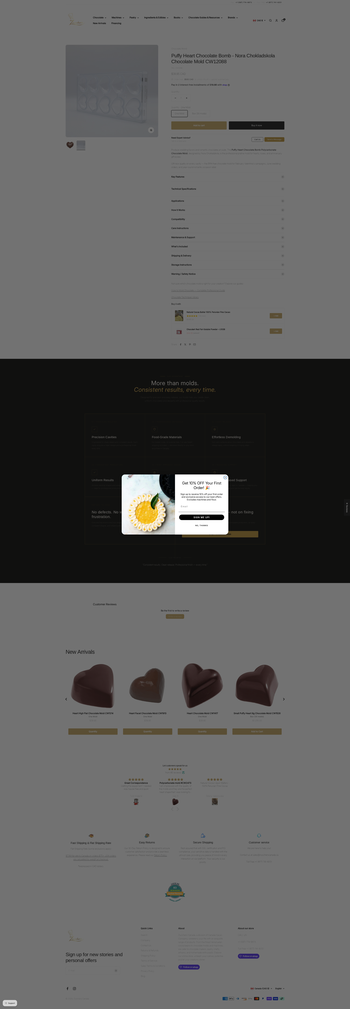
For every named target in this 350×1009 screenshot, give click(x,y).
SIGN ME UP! (202, 517)
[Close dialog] (225, 477)
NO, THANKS (201, 525)
